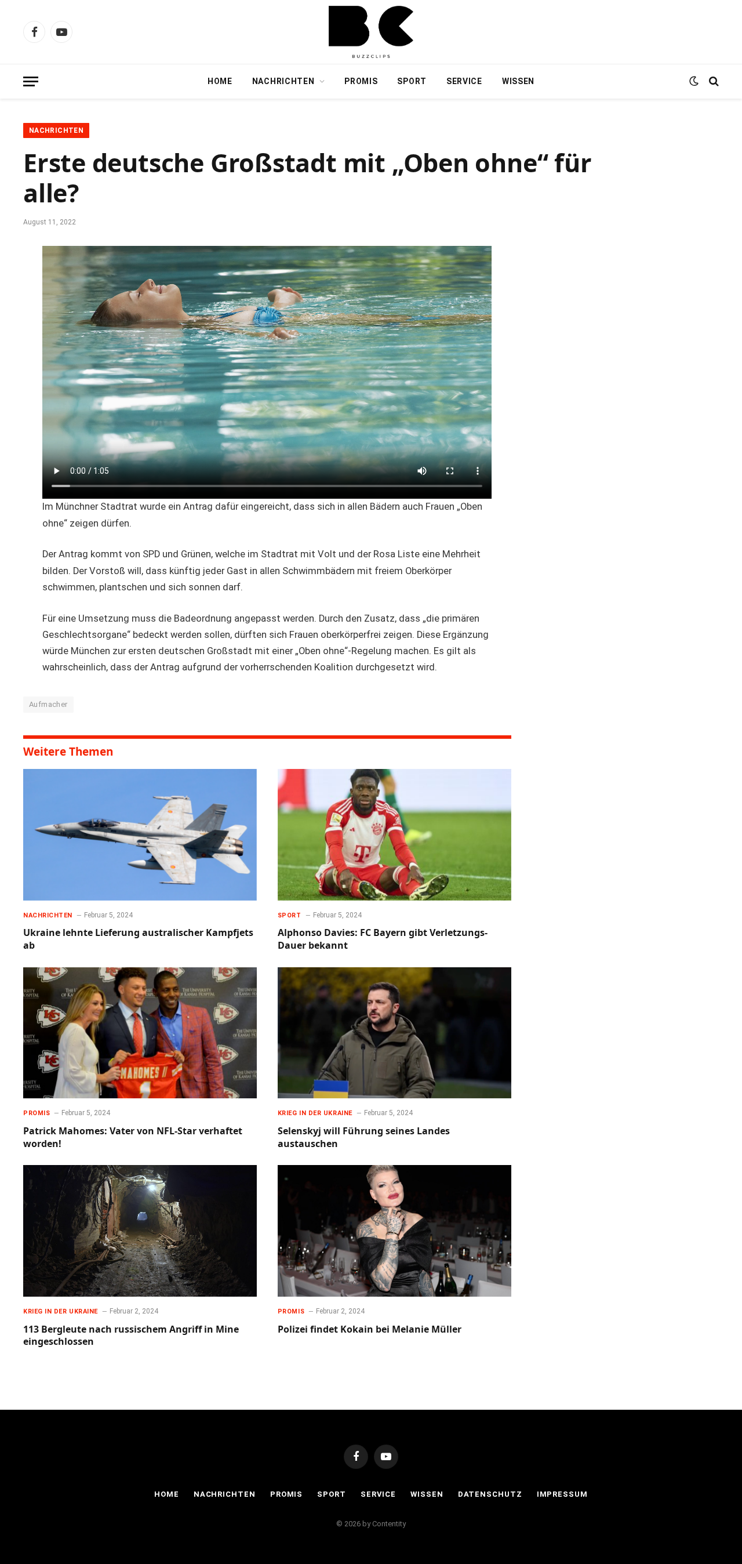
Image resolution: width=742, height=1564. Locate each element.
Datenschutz (490, 1494)
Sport (412, 81)
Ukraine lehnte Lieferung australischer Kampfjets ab (138, 939)
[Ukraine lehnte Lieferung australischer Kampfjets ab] (140, 835)
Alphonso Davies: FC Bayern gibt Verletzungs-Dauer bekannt (383, 939)
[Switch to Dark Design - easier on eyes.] (693, 81)
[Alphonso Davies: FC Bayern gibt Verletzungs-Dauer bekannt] (394, 835)
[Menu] (30, 81)
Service (464, 81)
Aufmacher (48, 704)
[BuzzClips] (371, 32)
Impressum (562, 1494)
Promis (360, 81)
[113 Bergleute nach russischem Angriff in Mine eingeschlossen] (140, 1231)
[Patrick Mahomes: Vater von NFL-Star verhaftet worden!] (140, 1033)
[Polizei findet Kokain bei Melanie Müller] (394, 1231)
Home (220, 81)
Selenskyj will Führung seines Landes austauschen (364, 1137)
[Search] (713, 81)
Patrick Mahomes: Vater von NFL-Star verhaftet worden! (132, 1137)
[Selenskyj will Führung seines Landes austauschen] (394, 1033)
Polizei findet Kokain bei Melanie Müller (369, 1329)
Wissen (518, 81)
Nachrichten (283, 81)
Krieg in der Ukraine (315, 1113)
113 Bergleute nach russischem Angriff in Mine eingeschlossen (131, 1335)
